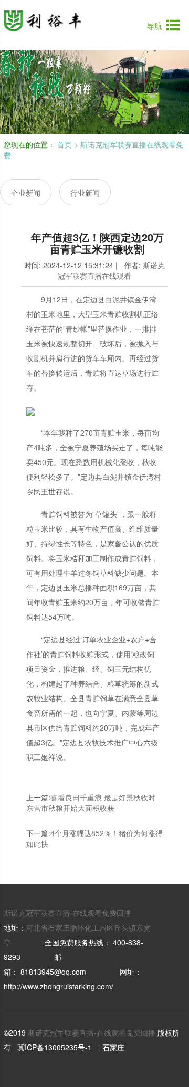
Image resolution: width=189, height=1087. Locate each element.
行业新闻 (85, 192)
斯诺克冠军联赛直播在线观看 (111, 270)
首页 (64, 144)
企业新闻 (25, 192)
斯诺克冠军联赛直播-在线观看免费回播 (67, 912)
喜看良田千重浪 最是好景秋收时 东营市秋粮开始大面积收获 (90, 802)
